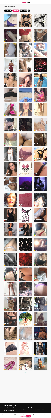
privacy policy (22, 416)
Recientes (16, 10)
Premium (8, 10)
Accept (28, 416)
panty (25, 2)
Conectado (23, 10)
